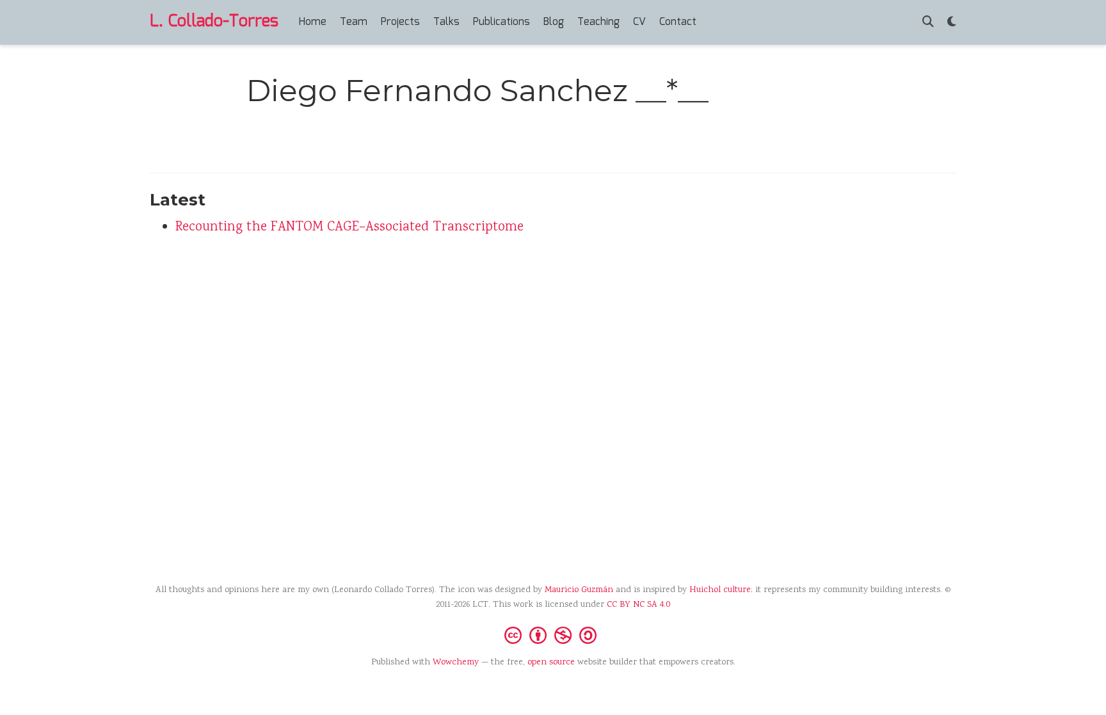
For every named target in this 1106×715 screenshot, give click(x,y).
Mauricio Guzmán (579, 590)
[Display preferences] (951, 22)
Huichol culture (720, 590)
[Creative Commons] (553, 634)
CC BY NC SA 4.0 (638, 605)
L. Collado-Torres (214, 22)
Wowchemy (456, 662)
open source (551, 662)
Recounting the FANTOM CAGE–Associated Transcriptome (349, 227)
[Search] (928, 22)
